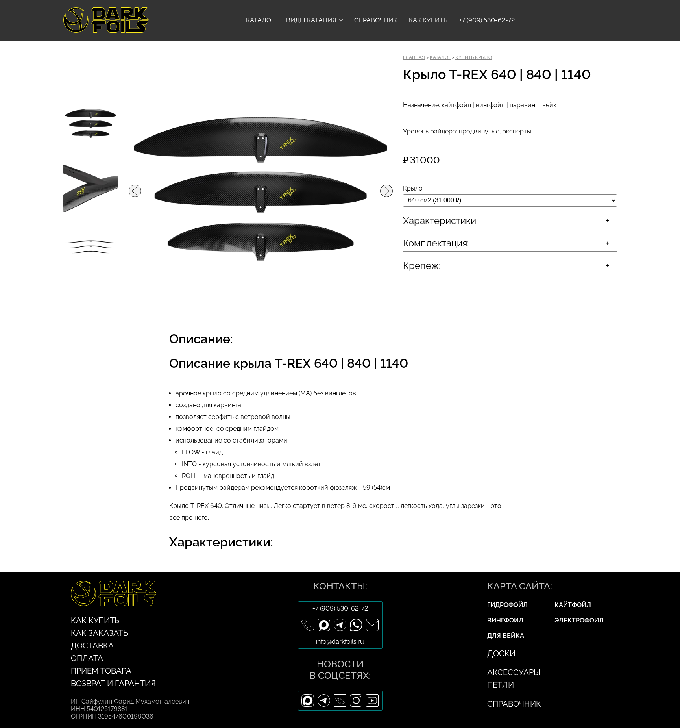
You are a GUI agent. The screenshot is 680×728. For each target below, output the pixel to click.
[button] (135, 191)
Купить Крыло (473, 57)
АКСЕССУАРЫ (513, 672)
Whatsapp (356, 625)
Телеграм (340, 625)
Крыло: (413, 188)
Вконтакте (340, 700)
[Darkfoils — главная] (76, 20)
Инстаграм (356, 700)
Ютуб (372, 700)
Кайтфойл (572, 605)
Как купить (428, 20)
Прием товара (101, 671)
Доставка (92, 645)
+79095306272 (307, 625)
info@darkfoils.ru (372, 625)
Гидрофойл (507, 605)
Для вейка (505, 635)
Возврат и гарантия (113, 683)
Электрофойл (579, 620)
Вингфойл (505, 620)
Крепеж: (422, 265)
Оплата (87, 658)
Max (324, 625)
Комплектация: (436, 243)
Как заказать (99, 633)
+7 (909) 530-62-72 (340, 608)
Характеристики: (440, 220)
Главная (414, 57)
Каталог (260, 20)
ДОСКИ (501, 653)
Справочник (375, 20)
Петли (500, 685)
